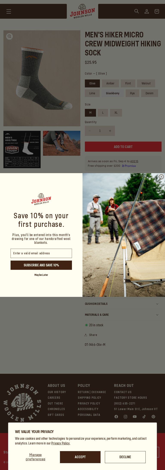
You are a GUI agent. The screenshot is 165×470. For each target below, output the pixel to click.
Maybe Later (41, 274)
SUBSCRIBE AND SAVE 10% (41, 265)
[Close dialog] (161, 176)
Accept (80, 457)
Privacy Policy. (60, 443)
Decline (125, 457)
